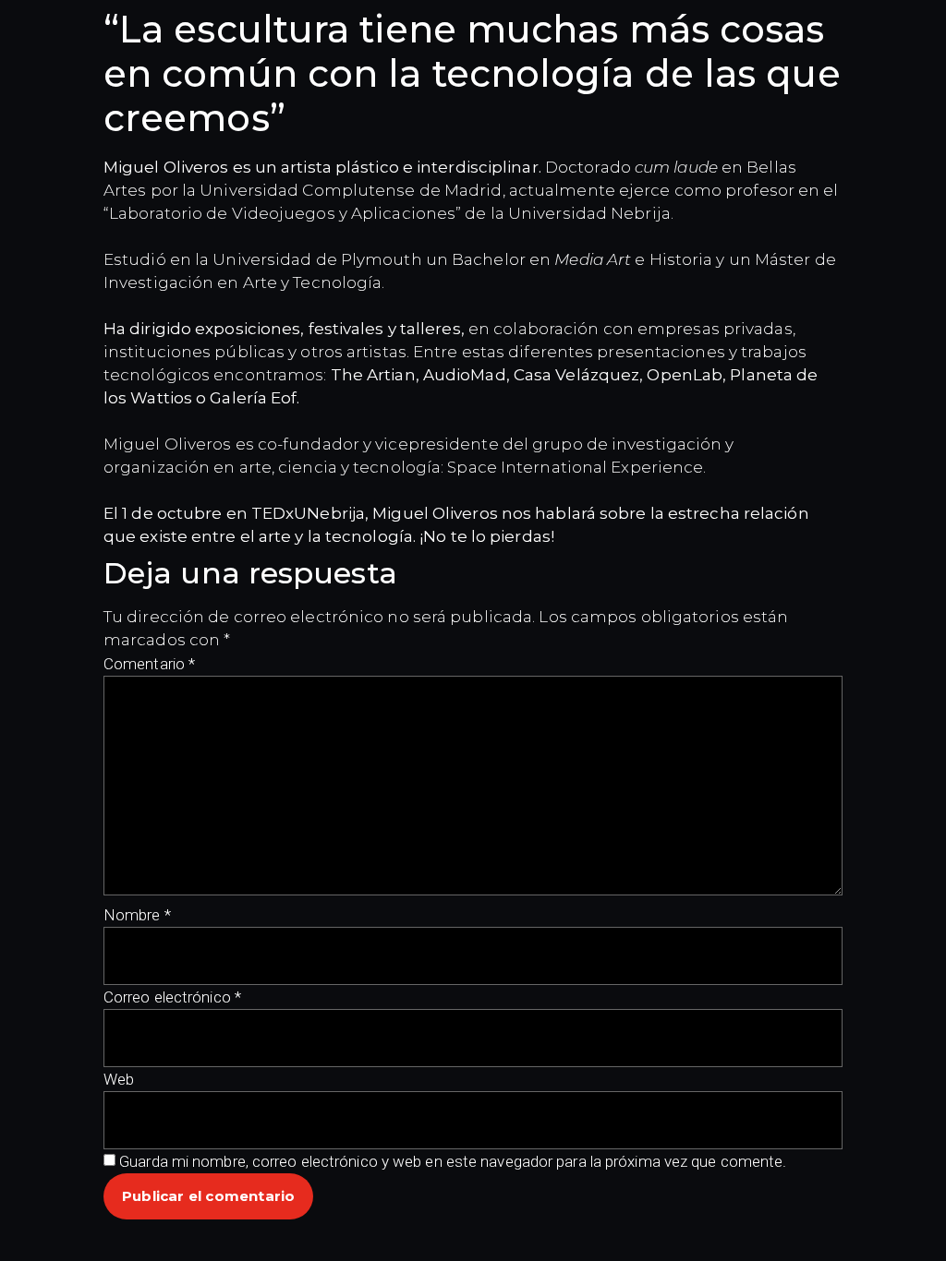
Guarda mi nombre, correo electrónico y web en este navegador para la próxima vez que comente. (452, 1161)
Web (118, 1079)
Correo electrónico (172, 997)
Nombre (137, 915)
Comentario (149, 664)
